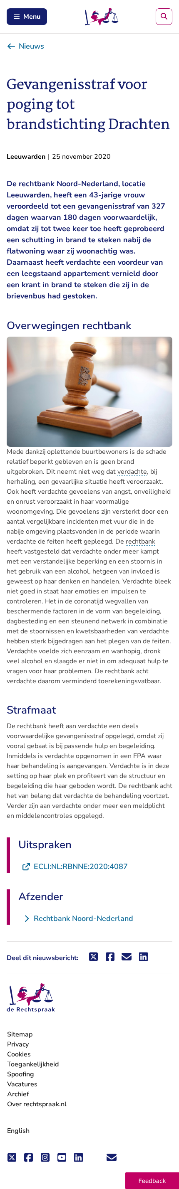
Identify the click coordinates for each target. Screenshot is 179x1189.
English (18, 1130)
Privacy (18, 1044)
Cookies (19, 1054)
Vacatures (22, 1084)
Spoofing (20, 1074)
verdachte (132, 471)
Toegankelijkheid (33, 1064)
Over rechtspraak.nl (37, 1104)
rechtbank (140, 541)
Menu (31, 16)
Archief (18, 1094)
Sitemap (19, 1034)
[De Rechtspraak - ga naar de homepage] (31, 998)
